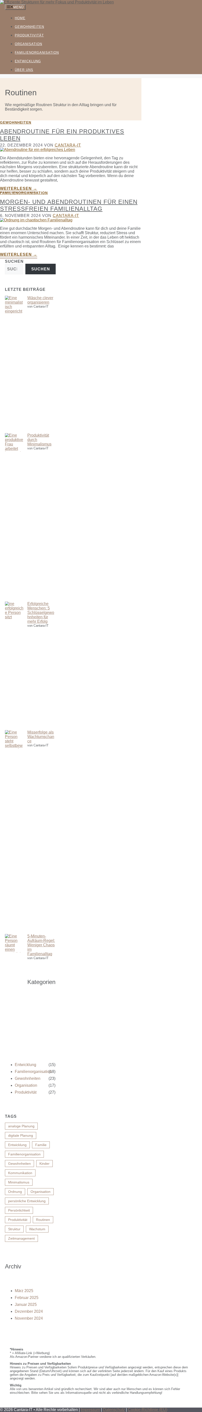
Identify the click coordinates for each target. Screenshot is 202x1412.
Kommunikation (20, 1173)
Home (20, 18)
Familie (41, 1145)
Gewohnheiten (29, 27)
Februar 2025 (26, 1298)
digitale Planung (20, 1135)
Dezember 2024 (29, 1311)
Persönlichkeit (19, 1210)
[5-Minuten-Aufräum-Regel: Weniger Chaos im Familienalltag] (14, 998)
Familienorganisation (37, 52)
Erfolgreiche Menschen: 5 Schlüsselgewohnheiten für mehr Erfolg (40, 613)
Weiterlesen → (18, 188)
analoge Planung (21, 1126)
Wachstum (37, 1229)
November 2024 (29, 1318)
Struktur (14, 1229)
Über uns (24, 70)
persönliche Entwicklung (27, 1201)
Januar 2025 (26, 1304)
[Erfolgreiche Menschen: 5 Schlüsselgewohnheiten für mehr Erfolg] (14, 666)
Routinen (43, 1220)
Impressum (90, 1410)
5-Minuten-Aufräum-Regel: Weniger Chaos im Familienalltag (41, 945)
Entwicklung (28, 61)
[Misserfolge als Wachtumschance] (14, 832)
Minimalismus (18, 1182)
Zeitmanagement (21, 1238)
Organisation (28, 44)
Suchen (14, 261)
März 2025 (24, 1291)
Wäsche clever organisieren (40, 300)
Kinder (44, 1164)
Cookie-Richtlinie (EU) (147, 1410)
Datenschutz (114, 1410)
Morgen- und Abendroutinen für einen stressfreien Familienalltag (68, 205)
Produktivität (29, 35)
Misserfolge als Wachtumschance (40, 736)
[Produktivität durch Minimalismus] (14, 517)
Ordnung (15, 1192)
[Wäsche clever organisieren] (14, 364)
